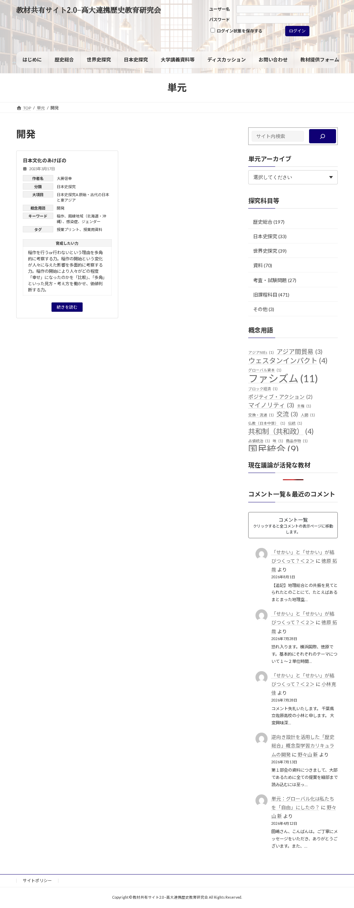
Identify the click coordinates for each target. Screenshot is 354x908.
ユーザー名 (219, 9)
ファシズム (283, 378)
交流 (287, 414)
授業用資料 (92, 229)
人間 (308, 415)
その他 (260, 309)
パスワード (219, 19)
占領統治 (259, 440)
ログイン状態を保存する (239, 30)
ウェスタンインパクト (287, 361)
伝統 (295, 423)
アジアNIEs (261, 352)
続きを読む (67, 307)
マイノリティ (271, 405)
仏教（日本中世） (266, 423)
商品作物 (297, 440)
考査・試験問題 (270, 280)
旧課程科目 (265, 295)
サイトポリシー (37, 880)
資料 (258, 265)
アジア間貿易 (300, 351)
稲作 (60, 216)
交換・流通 (261, 415)
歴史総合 (262, 222)
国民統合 (273, 449)
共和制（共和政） (281, 431)
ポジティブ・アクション (280, 397)
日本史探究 (66, 186)
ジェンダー (91, 221)
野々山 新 (307, 754)
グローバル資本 (264, 370)
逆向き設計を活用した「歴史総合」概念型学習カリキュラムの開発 (302, 745)
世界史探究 (265, 251)
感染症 (72, 221)
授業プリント (68, 229)
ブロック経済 (263, 388)
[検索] (322, 136)
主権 (304, 406)
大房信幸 (64, 178)
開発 (60, 208)
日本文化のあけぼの (44, 160)
